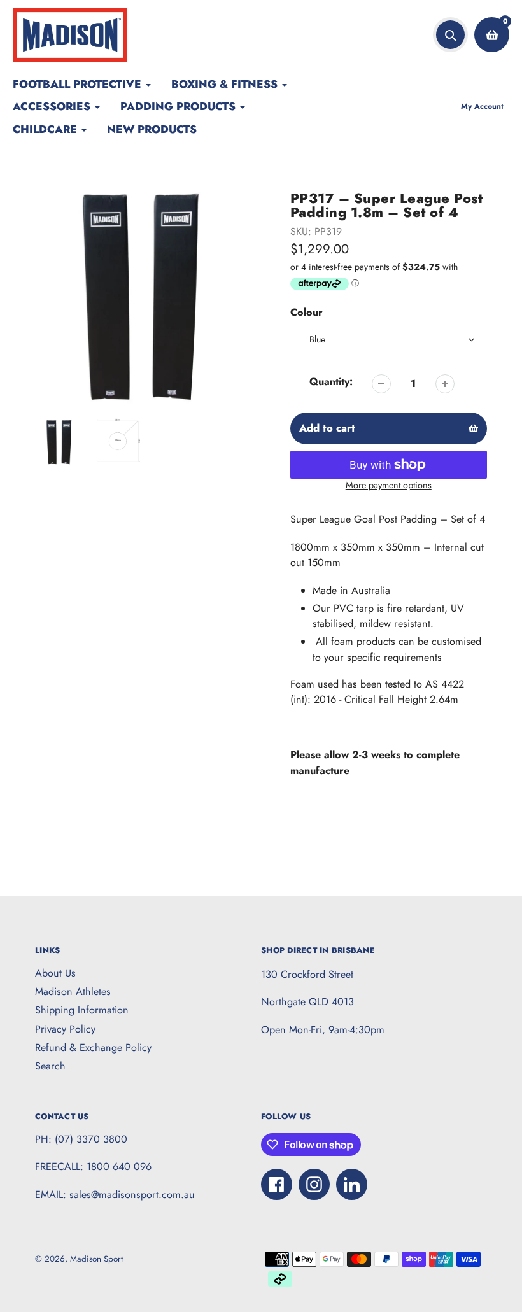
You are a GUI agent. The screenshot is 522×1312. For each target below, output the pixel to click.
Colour (306, 312)
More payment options (389, 485)
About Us (55, 973)
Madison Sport (96, 1259)
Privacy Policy (65, 1029)
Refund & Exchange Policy (93, 1047)
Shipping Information (82, 1010)
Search (50, 1066)
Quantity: (331, 381)
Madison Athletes (73, 991)
